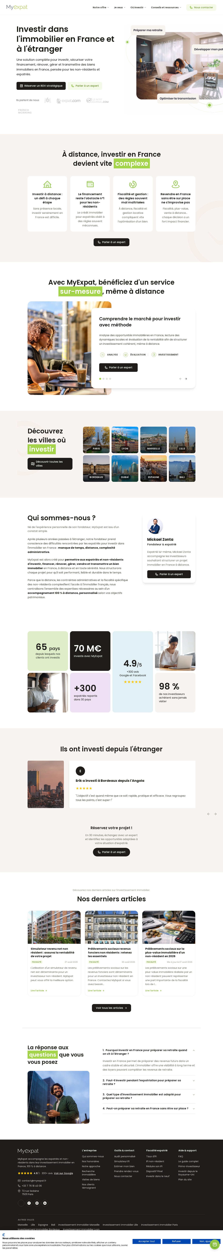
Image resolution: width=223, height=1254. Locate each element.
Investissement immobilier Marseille (79, 1224)
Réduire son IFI (154, 1166)
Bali (53, 1224)
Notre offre (99, 7)
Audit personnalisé (124, 1156)
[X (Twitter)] (21, 1203)
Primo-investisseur (189, 1166)
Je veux (118, 7)
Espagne (43, 1224)
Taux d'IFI (151, 1156)
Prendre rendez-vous (126, 1171)
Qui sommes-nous (93, 1156)
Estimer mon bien (124, 1166)
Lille (33, 1224)
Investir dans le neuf (158, 1176)
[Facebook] (29, 1203)
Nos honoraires (90, 1161)
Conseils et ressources (165, 7)
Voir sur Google (63, 1173)
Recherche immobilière (89, 1173)
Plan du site (185, 1179)
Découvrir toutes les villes (49, 464)
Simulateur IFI (122, 1161)
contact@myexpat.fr (34, 1180)
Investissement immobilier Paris (159, 1224)
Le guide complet (188, 1161)
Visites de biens (91, 1179)
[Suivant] (215, 814)
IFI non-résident (155, 1161)
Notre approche (91, 1166)
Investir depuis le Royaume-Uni (188, 1173)
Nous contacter (203, 7)
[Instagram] (37, 1203)
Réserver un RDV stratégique (43, 86)
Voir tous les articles (109, 1008)
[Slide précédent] (180, 378)
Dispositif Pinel (154, 1171)
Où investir (136, 7)
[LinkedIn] (45, 1203)
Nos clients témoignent (89, 1186)
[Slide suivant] (186, 378)
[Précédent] (209, 814)
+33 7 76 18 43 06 (32, 1185)
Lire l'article (37, 990)
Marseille (23, 1224)
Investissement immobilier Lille (120, 1224)
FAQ (180, 1156)
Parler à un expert (87, 86)
